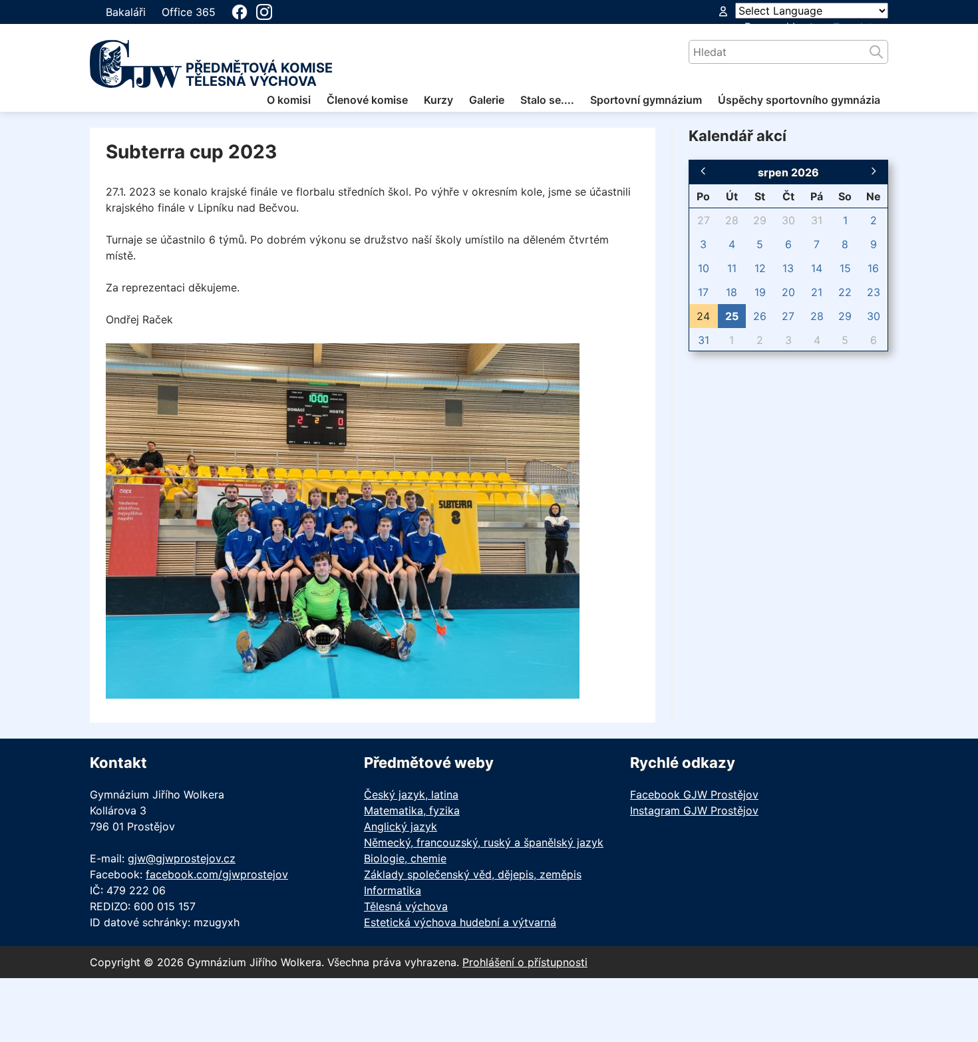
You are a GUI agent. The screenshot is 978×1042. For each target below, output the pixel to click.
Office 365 (189, 12)
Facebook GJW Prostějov (694, 794)
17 (703, 292)
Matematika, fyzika (412, 810)
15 (845, 268)
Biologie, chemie (405, 858)
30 (788, 220)
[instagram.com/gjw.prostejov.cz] (264, 12)
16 (873, 268)
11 (731, 268)
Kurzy (438, 99)
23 (873, 292)
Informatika (392, 890)
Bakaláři (126, 12)
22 (845, 292)
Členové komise (367, 99)
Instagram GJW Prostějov (694, 810)
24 (703, 316)
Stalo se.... (547, 99)
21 (816, 292)
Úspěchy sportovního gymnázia (799, 99)
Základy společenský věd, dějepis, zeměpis (472, 874)
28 (731, 220)
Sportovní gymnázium (646, 99)
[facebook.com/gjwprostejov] (239, 12)
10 (703, 268)
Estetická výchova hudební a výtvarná (460, 922)
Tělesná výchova (406, 906)
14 (816, 268)
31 (816, 220)
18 (731, 292)
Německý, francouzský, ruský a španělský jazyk (483, 842)
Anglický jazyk (400, 826)
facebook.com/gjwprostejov (217, 874)
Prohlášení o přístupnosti (524, 962)
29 (759, 220)
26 (759, 316)
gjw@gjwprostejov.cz (182, 858)
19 (760, 292)
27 (703, 220)
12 (760, 268)
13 (788, 268)
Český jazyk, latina (411, 794)
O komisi (289, 99)
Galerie (486, 99)
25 (731, 316)
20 (788, 292)
